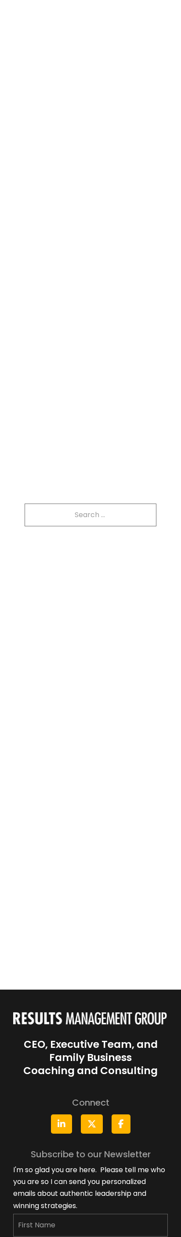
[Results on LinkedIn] (61, 1124)
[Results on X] (92, 1124)
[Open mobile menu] (163, 11)
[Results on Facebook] (121, 1124)
